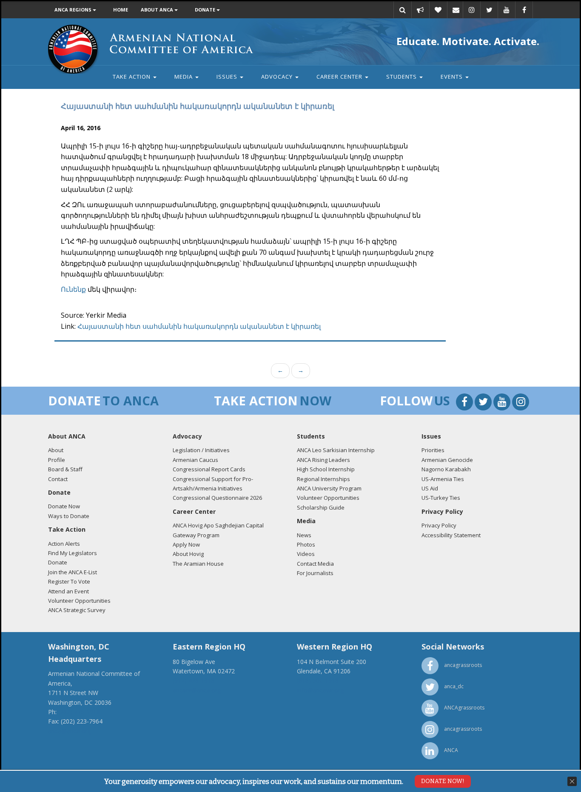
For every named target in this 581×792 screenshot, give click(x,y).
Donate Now (64, 506)
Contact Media (315, 563)
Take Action (132, 76)
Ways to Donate (68, 516)
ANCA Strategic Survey (76, 610)
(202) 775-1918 (79, 712)
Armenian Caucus (195, 460)
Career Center (340, 76)
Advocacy (277, 76)
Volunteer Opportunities (79, 600)
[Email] (455, 9)
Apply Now (186, 544)
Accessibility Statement (451, 535)
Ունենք (73, 289)
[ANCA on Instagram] (471, 9)
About (55, 450)
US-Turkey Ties (441, 497)
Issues (227, 76)
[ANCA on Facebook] (524, 9)
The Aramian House (198, 563)
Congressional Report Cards (209, 469)
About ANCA (157, 9)
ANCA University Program (329, 488)
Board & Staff (65, 469)
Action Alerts (64, 543)
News (304, 535)
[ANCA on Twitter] (489, 9)
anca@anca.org (69, 731)
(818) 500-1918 (318, 680)
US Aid (430, 488)
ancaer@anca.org (197, 690)
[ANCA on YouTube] (506, 9)
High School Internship (326, 469)
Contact (58, 479)
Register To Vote (69, 581)
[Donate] (438, 9)
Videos (306, 554)
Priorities (433, 450)
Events (452, 76)
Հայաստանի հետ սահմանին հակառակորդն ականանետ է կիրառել (199, 326)
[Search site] (402, 9)
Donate (205, 9)
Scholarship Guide (321, 507)
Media (184, 76)
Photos (306, 544)
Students (402, 76)
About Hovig (188, 554)
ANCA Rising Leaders (323, 460)
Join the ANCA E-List (72, 572)
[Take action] (420, 9)
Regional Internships (323, 479)
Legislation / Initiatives (201, 450)
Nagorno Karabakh (446, 469)
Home (120, 9)
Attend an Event (68, 591)
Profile (56, 460)
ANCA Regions (73, 9)
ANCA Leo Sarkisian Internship (336, 450)
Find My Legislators (72, 553)
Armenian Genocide (447, 460)
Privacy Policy (439, 525)
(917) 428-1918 (193, 680)
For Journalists (315, 573)
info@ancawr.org (320, 690)
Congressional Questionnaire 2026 (217, 497)
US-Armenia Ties (443, 479)
